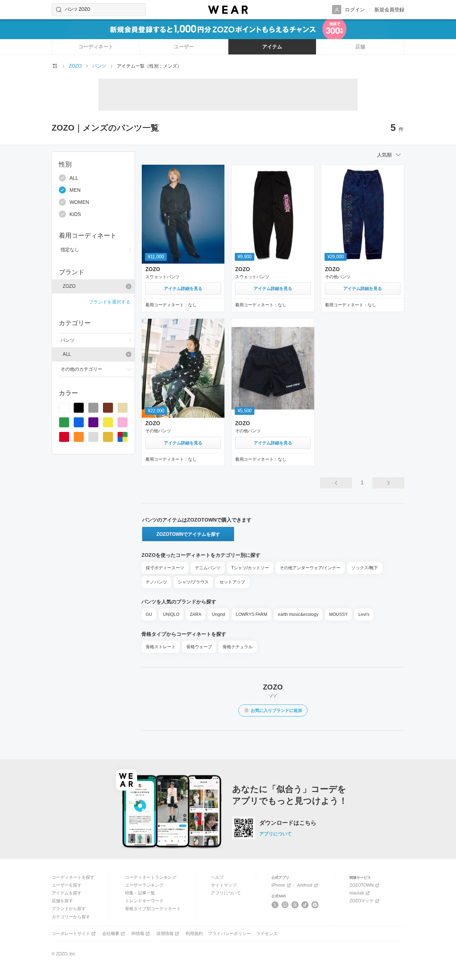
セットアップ (232, 582)
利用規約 (194, 933)
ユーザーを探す (67, 885)
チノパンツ (156, 582)
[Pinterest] (315, 904)
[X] (275, 904)
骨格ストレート (161, 646)
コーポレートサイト (71, 933)
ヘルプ (217, 877)
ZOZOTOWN (361, 885)
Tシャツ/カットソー (250, 567)
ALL (73, 178)
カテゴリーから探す (71, 916)
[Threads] (295, 904)
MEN (75, 190)
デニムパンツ (208, 567)
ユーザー (184, 46)
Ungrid (218, 614)
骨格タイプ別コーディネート (153, 908)
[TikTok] (305, 904)
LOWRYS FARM (251, 614)
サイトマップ (224, 885)
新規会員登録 (389, 9)
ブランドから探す (69, 908)
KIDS (75, 214)
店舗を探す (62, 900)
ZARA (195, 614)
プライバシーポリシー (229, 933)
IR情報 (137, 933)
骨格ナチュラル (238, 646)
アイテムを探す (67, 893)
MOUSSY (338, 614)
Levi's (363, 614)
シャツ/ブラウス (193, 582)
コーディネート (95, 46)
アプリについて (275, 833)
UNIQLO (171, 614)
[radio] (64, 408)
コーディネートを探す (73, 877)
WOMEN (79, 202)
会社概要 (110, 933)
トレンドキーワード (144, 900)
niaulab (356, 893)
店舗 (360, 46)
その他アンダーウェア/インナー (310, 567)
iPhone (278, 885)
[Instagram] (285, 904)
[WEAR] (228, 9)
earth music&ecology (298, 614)
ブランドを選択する (109, 302)
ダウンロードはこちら (287, 823)
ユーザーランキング (144, 885)
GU (149, 614)
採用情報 (164, 933)
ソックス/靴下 (364, 567)
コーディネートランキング (150, 877)
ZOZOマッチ (361, 900)
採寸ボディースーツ (165, 567)
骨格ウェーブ (199, 646)
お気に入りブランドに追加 (276, 710)
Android (304, 885)
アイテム (272, 46)
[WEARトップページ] (55, 66)
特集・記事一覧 (140, 893)
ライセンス (267, 933)
